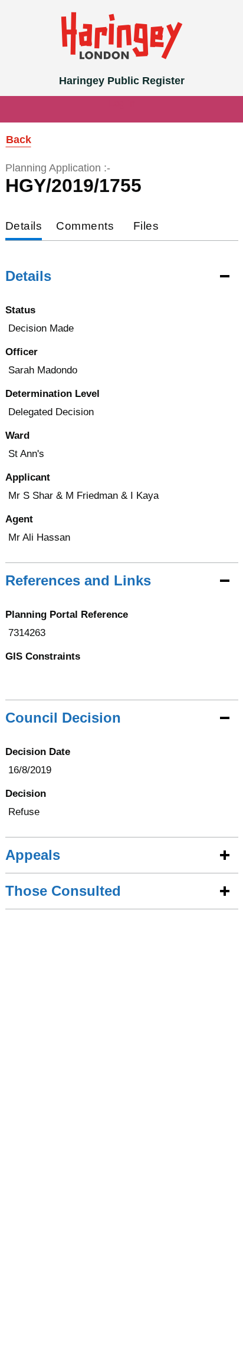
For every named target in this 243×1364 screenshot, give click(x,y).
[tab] (23, 227)
